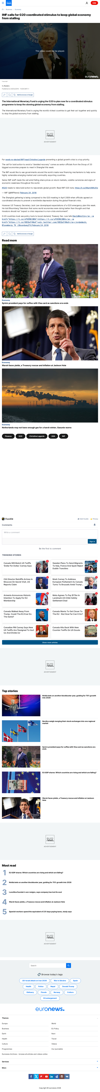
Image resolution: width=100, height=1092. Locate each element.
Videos (54, 1044)
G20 (20, 436)
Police (40, 986)
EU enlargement (50, 998)
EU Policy (55, 1029)
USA (53, 436)
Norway (57, 992)
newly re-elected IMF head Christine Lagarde (25, 159)
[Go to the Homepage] (9, 3)
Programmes (7, 1049)
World (53, 1023)
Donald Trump (68, 986)
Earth (4, 1034)
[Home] (2, 9)
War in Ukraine (60, 981)
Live (94, 3)
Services (5, 1062)
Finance (8, 436)
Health (28, 986)
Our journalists (57, 1049)
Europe (5, 1023)
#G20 (4, 188)
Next (53, 1034)
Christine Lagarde (36, 436)
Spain (75, 981)
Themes (5, 1018)
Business (9, 9)
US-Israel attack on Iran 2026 (34, 981)
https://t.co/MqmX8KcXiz (86, 188)
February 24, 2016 (28, 192)
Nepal (52, 986)
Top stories (10, 691)
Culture (70, 992)
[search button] (68, 965)
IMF (63, 436)
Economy (18, 9)
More (4, 1068)
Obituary (30, 992)
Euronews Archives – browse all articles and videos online (24, 1054)
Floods (44, 992)
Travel (53, 1039)
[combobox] (50, 965)
